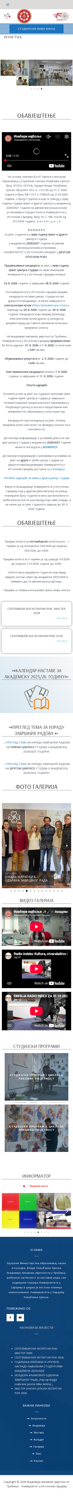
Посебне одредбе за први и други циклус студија (36, 478)
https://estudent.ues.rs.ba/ (49, 305)
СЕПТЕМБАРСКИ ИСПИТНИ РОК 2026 (36, 636)
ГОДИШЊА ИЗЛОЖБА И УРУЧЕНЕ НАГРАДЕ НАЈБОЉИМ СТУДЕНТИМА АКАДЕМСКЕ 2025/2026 (39, 1366)
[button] (36, 28)
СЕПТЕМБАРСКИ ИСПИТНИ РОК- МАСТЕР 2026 (36, 610)
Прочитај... (63, 618)
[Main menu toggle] (8, 5)
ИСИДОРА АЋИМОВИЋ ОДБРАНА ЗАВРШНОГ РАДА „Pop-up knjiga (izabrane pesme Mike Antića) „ (37, 1379)
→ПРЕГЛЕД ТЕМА (15, 742)
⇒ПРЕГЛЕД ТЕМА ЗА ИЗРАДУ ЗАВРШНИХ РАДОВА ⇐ (36, 730)
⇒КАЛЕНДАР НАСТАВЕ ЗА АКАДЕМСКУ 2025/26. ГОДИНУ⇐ (36, 673)
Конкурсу (59, 469)
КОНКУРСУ (50, 447)
